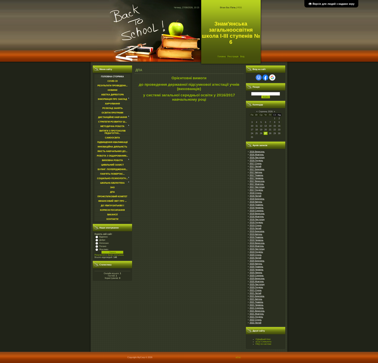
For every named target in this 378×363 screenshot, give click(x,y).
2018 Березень (257, 199)
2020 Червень (256, 269)
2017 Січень (256, 163)
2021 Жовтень (257, 314)
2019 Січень (256, 225)
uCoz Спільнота (263, 341)
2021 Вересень (257, 311)
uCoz (238, 357)
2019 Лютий (255, 228)
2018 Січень (256, 193)
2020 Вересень (257, 278)
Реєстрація (232, 56)
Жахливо (103, 249)
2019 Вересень (257, 243)
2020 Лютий (255, 258)
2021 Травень (256, 302)
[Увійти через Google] (272, 77)
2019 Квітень (256, 234)
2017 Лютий (255, 166)
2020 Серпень (257, 275)
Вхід (242, 56)
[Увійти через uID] (259, 77)
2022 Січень (256, 320)
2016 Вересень (257, 151)
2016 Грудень (256, 160)
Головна (222, 56)
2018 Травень (256, 205)
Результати (100, 255)
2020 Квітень (256, 264)
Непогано (104, 243)
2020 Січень (256, 255)
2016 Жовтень (257, 154)
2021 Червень (256, 305)
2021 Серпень (257, 308)
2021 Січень (256, 290)
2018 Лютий (255, 196)
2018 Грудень (256, 222)
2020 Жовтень (257, 281)
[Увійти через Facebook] (265, 77)
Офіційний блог (263, 339)
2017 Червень (256, 178)
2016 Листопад (257, 157)
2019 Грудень (256, 252)
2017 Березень (257, 169)
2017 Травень (256, 175)
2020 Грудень (256, 287)
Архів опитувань (115, 255)
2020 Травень (256, 266)
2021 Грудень (256, 317)
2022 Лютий (255, 323)
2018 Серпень (257, 210)
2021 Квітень (256, 299)
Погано (102, 246)
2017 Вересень (257, 181)
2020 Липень (256, 272)
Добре (102, 240)
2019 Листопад (257, 249)
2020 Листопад (257, 284)
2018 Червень (256, 207)
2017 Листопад (257, 187)
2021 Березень (257, 296)
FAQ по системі (263, 344)
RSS (239, 7)
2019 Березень (257, 231)
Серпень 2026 (266, 111)
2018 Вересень (257, 213)
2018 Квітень (256, 202)
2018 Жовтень (257, 216)
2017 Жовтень (257, 184)
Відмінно (103, 237)
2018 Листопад (257, 219)
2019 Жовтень (257, 246)
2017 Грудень (256, 190)
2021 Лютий (255, 293)
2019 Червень (256, 240)
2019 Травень (256, 237)
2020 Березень (257, 261)
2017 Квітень (256, 172)
